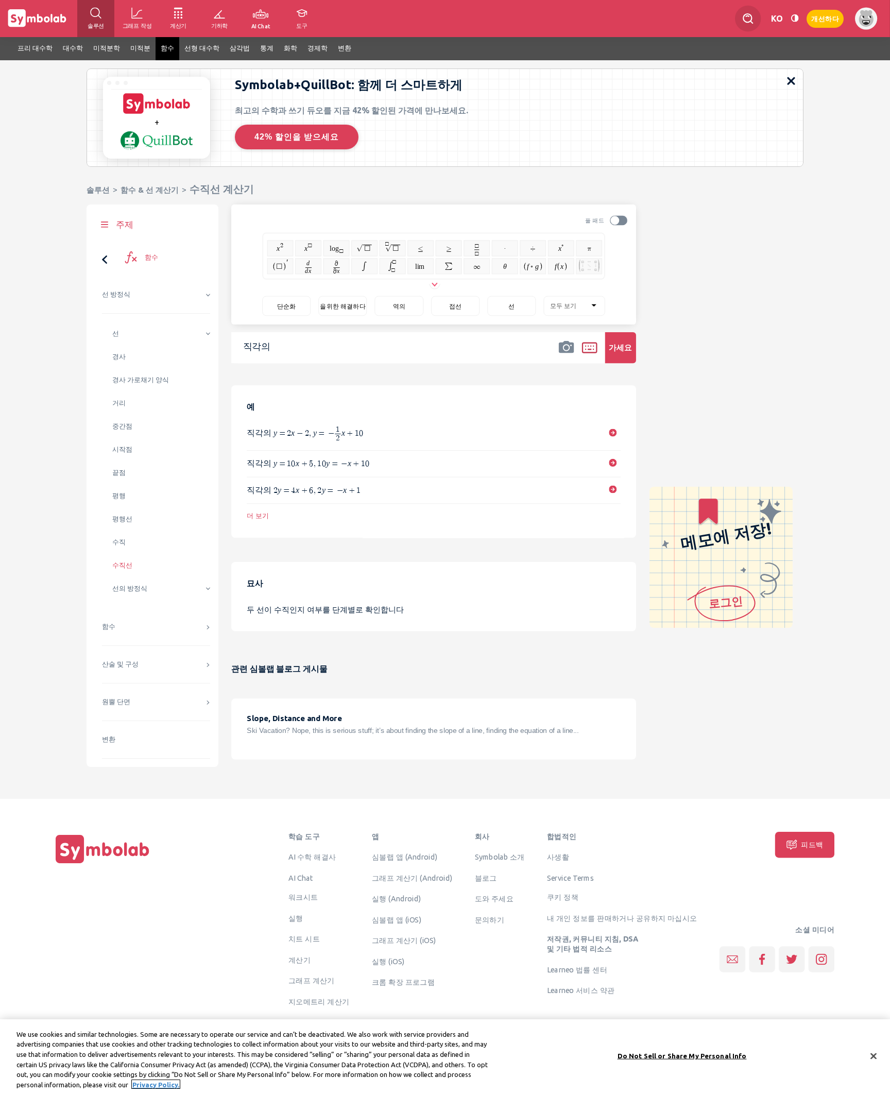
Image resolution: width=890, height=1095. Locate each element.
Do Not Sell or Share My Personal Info (682, 1055)
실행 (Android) (396, 898)
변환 (108, 739)
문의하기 (490, 919)
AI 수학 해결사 (312, 856)
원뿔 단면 (116, 702)
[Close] (873, 1056)
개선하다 (825, 18)
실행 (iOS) (388, 961)
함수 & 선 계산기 (150, 189)
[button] (566, 354)
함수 (108, 626)
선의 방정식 (129, 588)
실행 (295, 918)
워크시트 (303, 897)
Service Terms (570, 878)
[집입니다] (102, 863)
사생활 (558, 856)
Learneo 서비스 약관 (580, 990)
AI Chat (300, 878)
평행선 (122, 519)
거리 (119, 403)
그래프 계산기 (311, 980)
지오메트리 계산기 (319, 1001)
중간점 (122, 426)
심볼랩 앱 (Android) (405, 856)
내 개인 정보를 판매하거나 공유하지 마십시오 (622, 918)
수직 (119, 542)
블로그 (486, 878)
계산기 (299, 959)
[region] (445, 1057)
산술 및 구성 (120, 664)
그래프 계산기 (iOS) (404, 940)
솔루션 (98, 189)
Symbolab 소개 (500, 856)
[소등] (794, 18)
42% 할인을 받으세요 (296, 136)
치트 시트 (304, 938)
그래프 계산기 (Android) (412, 878)
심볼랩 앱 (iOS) (396, 919)
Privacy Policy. (155, 1084)
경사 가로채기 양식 (140, 380)
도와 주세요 (494, 898)
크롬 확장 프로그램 (403, 982)
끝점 (119, 472)
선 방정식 (116, 294)
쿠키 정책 (562, 897)
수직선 (122, 565)
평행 (119, 496)
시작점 (122, 449)
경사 (119, 357)
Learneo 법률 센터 (577, 969)
